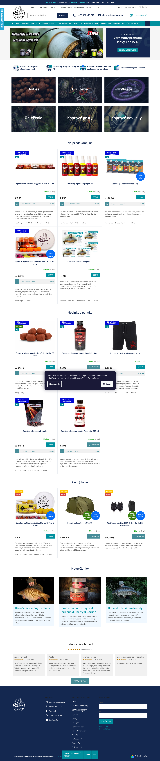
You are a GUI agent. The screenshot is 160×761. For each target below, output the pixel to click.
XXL (120, 392)
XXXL (127, 392)
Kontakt (75, 735)
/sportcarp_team (55, 715)
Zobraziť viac (80, 681)
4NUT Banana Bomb (36, 554)
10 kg (17, 392)
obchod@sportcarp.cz (57, 702)
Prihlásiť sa (106, 721)
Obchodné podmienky (48, 8)
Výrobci (75, 715)
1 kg (22, 392)
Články (74, 719)
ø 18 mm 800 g (33, 470)
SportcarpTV (53, 720)
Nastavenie (54, 384)
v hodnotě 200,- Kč (67, 301)
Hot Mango (19, 223)
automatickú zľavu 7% (79, 2)
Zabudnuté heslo (105, 729)
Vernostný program (79, 731)
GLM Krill (29, 223)
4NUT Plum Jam (21, 554)
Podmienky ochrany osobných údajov (76, 8)
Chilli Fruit (38, 223)
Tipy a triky (76, 743)
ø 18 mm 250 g (20, 470)
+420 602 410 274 (55, 706)
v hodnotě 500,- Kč (83, 301)
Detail (50, 197)
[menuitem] (15, 23)
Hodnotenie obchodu (80, 644)
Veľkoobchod (77, 739)
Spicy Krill (74, 223)
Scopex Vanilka (121, 223)
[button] (17, 43)
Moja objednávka (78, 747)
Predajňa (75, 723)
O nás (33, 8)
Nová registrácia (105, 726)
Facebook (52, 711)
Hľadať (62, 15)
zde (96, 378)
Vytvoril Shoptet (141, 756)
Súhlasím (107, 384)
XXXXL (133, 392)
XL (116, 392)
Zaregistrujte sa (52, 2)
